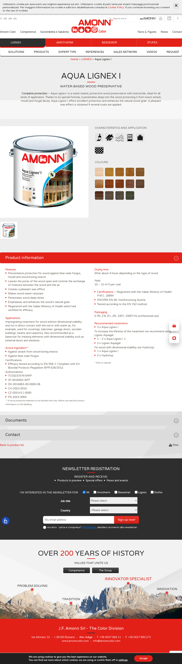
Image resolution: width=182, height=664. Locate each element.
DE (5, 18)
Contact (177, 31)
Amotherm (64, 42)
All (87, 492)
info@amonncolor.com (106, 640)
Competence (28, 31)
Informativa (89, 527)
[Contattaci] (174, 326)
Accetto (52, 527)
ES (15, 18)
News (164, 31)
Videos (152, 52)
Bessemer (109, 42)
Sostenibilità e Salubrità (54, 31)
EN (10, 18)
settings (123, 660)
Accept (143, 658)
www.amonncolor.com (75, 640)
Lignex (16, 42)
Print (175, 445)
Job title (65, 501)
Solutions (16, 52)
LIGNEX (86, 59)
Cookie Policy (116, 7)
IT (1, 18)
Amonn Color (8, 31)
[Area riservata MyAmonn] (174, 338)
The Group (105, 570)
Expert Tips (67, 52)
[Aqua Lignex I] (44, 172)
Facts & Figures (147, 31)
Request (173, 52)
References (95, 52)
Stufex (152, 42)
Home (74, 59)
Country (65, 510)
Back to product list (12, 445)
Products (41, 52)
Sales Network (125, 52)
